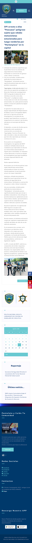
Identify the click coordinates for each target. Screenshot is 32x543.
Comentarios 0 (23, 281)
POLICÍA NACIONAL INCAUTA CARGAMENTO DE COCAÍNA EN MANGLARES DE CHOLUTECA (13, 316)
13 (16, 342)
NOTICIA (8, 22)
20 (16, 345)
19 (12, 345)
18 (9, 345)
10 (5, 342)
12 (12, 342)
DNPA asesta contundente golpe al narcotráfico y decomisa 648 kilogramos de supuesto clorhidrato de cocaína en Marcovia (16, 396)
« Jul (6, 354)
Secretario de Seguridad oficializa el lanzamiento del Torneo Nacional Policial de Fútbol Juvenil (16, 374)
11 (9, 342)
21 (19, 345)
